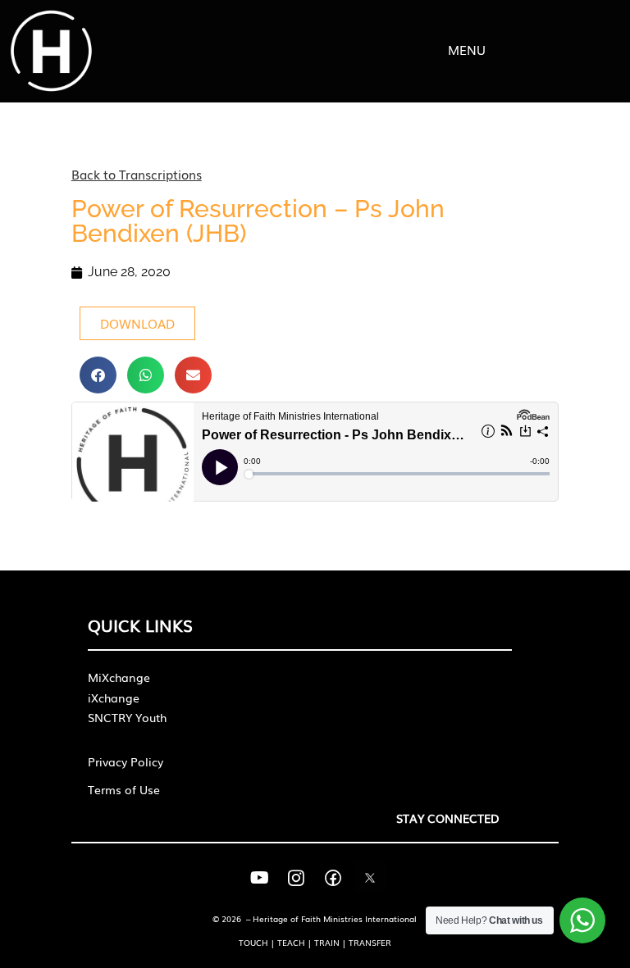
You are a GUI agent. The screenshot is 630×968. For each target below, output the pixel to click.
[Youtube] (259, 877)
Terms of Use (124, 789)
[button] (98, 375)
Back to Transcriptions (136, 174)
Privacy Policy (125, 761)
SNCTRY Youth (127, 717)
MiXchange (119, 677)
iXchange (113, 697)
